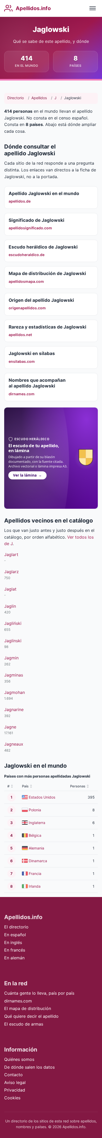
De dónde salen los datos (29, 1067)
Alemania (36, 848)
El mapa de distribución (27, 1008)
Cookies (12, 1097)
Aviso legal (15, 1082)
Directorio (15, 98)
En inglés (13, 942)
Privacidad (14, 1090)
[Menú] (92, 8)
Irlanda (35, 886)
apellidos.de (20, 201)
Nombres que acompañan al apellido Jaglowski (37, 383)
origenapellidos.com (27, 308)
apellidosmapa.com (26, 281)
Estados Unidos (42, 797)
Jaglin (10, 606)
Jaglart (11, 554)
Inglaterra (37, 822)
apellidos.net (20, 334)
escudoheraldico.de (26, 254)
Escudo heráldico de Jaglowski (43, 247)
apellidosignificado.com (30, 228)
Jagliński (12, 623)
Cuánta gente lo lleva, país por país (39, 993)
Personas (77, 786)
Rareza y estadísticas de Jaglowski (47, 327)
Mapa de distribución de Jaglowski (47, 273)
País (25, 786)
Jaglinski (12, 640)
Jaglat (10, 589)
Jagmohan (14, 692)
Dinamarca (38, 861)
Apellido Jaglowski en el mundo (44, 193)
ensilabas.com (22, 361)
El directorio (16, 926)
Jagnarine (14, 709)
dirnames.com (22, 394)
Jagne (10, 726)
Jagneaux (13, 744)
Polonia (35, 810)
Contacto (13, 1074)
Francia (35, 873)
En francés (14, 950)
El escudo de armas (23, 1024)
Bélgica (35, 835)
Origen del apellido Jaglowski (41, 300)
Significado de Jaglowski (36, 220)
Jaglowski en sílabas (32, 353)
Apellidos (39, 98)
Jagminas (13, 675)
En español (15, 934)
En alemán (14, 957)
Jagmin (11, 657)
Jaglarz (11, 571)
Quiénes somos (19, 1059)
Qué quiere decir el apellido (31, 1016)
